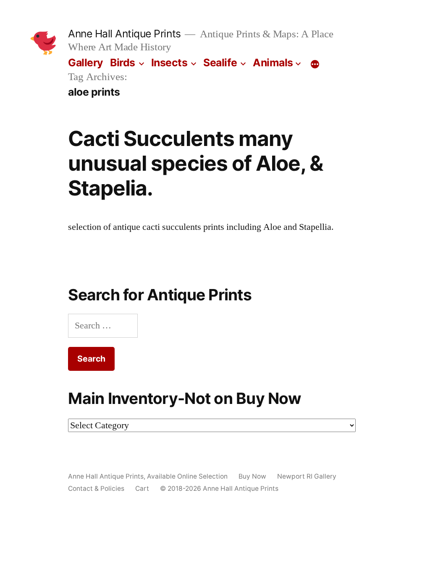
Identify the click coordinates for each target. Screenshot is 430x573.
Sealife (220, 62)
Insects (169, 62)
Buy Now (252, 476)
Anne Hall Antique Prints (124, 33)
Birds (122, 62)
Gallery (85, 62)
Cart (142, 488)
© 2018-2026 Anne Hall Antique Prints (219, 488)
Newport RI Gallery (306, 476)
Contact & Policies (96, 488)
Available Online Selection (187, 476)
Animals (273, 62)
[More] (315, 64)
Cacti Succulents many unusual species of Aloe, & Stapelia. (195, 163)
